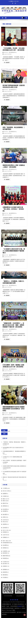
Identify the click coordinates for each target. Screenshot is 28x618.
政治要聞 (5, 545)
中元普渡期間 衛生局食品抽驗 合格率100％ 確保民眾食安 (14, 472)
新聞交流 (5, 517)
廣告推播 (5, 574)
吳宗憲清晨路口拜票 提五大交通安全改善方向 (13, 447)
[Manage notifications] (24, 615)
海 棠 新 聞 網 (14, 599)
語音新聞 (5, 572)
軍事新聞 (5, 558)
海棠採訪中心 (14, 52)
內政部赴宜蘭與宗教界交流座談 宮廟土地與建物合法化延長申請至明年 (14, 466)
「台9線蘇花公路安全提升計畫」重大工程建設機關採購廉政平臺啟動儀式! (14, 251)
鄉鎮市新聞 (5, 555)
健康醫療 (5, 569)
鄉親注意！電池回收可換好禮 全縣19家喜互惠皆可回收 (14, 478)
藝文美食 (5, 563)
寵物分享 (5, 503)
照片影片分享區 (6, 490)
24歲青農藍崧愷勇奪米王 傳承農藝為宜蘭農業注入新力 (14, 452)
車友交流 (5, 521)
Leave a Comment (7, 54)
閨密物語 (5, 506)
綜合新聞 (5, 509)
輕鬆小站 (5, 498)
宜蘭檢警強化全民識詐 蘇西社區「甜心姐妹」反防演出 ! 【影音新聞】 (13, 209)
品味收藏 (5, 527)
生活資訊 (5, 561)
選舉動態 (5, 547)
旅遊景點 (5, 524)
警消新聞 (5, 553)
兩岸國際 (5, 511)
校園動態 (5, 537)
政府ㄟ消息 (5, 540)
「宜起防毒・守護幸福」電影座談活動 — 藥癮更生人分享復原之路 (14, 442)
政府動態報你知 (6, 542)
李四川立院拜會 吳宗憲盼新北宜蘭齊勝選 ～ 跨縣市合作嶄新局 (14, 461)
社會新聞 (5, 551)
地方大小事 (5, 530)
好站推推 (5, 577)
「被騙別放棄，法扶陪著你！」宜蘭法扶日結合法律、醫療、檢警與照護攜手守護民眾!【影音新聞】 (13, 325)
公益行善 (5, 534)
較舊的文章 (5, 430)
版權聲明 (5, 493)
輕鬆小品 (5, 500)
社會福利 (5, 496)
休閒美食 (5, 566)
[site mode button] (23, 18)
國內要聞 (5, 514)
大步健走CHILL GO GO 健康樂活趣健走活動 (12, 456)
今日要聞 (5, 488)
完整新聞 (7, 62)
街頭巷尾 (5, 532)
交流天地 (5, 519)
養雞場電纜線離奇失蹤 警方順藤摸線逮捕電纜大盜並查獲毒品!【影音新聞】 (13, 408)
